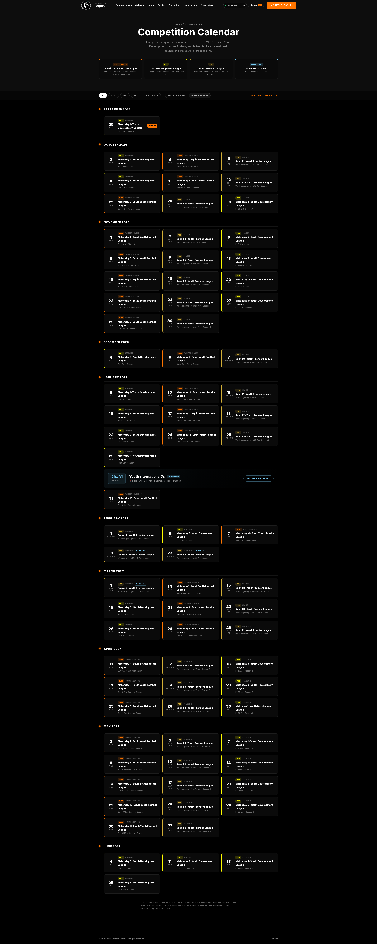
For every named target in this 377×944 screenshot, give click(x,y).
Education (174, 5)
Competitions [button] (122, 5)
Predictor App (189, 5)
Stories (162, 5)
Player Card (207, 5)
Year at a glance (176, 95)
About (151, 5)
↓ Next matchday (199, 95)
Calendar (140, 5)
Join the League (281, 5)
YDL (125, 95)
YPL (136, 95)
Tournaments (151, 95)
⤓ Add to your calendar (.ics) (264, 95)
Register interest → (258, 478)
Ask (257, 5)
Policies (274, 939)
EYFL (113, 95)
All (103, 95)
